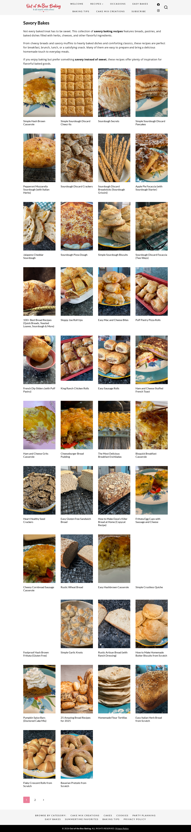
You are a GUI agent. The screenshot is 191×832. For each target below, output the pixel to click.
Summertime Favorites (81, 819)
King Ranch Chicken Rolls (75, 388)
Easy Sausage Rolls (108, 388)
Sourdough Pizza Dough (74, 254)
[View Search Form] (166, 7)
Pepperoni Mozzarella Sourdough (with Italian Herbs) (36, 189)
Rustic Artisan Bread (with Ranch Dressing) (112, 654)
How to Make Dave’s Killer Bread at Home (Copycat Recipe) (112, 522)
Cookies (122, 815)
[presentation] (39, 92)
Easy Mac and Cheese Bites (113, 319)
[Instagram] (158, 10)
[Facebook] (158, 4)
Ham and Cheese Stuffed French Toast (149, 390)
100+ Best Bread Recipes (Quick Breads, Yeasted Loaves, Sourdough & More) (38, 323)
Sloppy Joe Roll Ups (72, 319)
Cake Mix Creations (110, 11)
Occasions (118, 3)
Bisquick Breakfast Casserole (146, 455)
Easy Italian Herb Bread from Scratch (149, 719)
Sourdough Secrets (108, 121)
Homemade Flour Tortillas (112, 717)
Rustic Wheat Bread (72, 587)
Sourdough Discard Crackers (77, 186)
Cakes (108, 815)
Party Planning (144, 815)
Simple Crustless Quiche (149, 587)
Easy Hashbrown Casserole (113, 587)
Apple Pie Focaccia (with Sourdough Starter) (149, 188)
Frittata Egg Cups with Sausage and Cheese (148, 520)
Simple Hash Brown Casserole (34, 123)
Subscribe (139, 11)
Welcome (76, 3)
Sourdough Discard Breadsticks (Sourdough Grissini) (111, 189)
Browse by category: (50, 815)
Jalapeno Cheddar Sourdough (33, 256)
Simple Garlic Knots (72, 652)
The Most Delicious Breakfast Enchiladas (110, 455)
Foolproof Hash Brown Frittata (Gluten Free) (36, 654)
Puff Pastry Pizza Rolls (148, 319)
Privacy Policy (135, 819)
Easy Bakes (140, 3)
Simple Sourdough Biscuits (113, 254)
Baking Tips (81, 11)
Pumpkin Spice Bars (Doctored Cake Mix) (34, 719)
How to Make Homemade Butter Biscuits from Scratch (151, 654)
